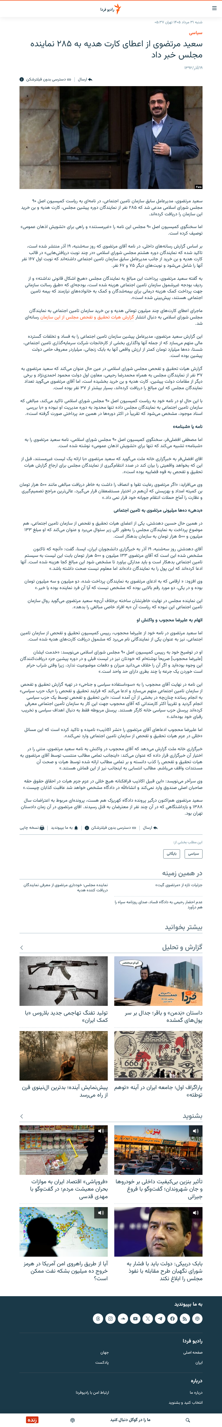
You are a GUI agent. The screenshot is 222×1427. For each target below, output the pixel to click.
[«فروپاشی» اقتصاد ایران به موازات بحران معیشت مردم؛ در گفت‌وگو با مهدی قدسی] (63, 1150)
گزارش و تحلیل (182, 948)
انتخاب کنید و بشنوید (186, 1403)
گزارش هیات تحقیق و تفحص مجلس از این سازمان (87, 317)
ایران (199, 1363)
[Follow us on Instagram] (110, 1319)
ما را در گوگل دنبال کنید (130, 1420)
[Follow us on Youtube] (135, 1319)
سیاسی (196, 33)
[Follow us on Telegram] (160, 1319)
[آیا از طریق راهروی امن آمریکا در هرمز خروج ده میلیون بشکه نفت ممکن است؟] (63, 1232)
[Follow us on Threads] (98, 1319)
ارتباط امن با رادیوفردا (92, 1393)
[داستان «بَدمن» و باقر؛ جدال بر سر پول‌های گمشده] (158, 981)
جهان (104, 1353)
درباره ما (196, 1393)
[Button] (85, 79)
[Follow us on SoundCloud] (123, 1319)
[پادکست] (72, 1420)
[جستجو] (188, 1420)
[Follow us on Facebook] (172, 1319)
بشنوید (193, 1116)
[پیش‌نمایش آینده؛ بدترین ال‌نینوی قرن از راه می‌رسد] (63, 1056)
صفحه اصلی (193, 1353)
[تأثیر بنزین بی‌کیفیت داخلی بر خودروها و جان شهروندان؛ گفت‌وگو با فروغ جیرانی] (158, 1150)
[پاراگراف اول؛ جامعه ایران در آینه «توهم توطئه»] (158, 1056)
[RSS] (185, 1319)
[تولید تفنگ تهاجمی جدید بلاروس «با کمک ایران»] (63, 981)
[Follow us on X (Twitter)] (147, 1319)
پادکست (102, 1363)
